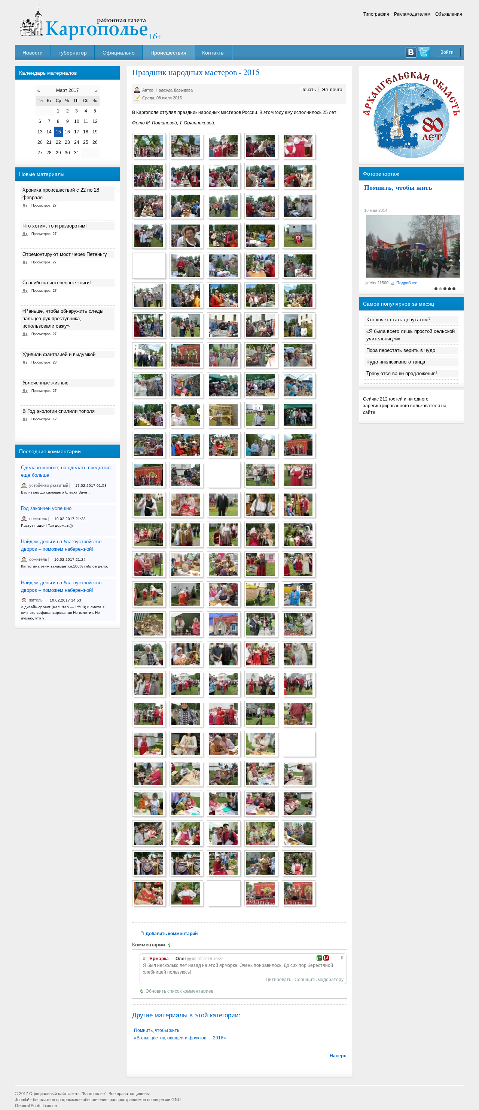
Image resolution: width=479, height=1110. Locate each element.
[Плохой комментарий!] (326, 958)
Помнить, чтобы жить (156, 1030)
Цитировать (278, 979)
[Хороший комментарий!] (319, 958)
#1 (145, 958)
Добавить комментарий (172, 933)
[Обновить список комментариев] (171, 945)
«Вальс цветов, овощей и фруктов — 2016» (180, 1038)
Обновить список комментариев (179, 991)
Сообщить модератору (319, 979)
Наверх (338, 1055)
